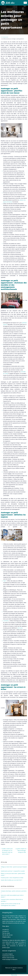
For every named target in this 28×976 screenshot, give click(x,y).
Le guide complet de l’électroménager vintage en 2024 (21, 850)
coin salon (20, 628)
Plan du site (14, 975)
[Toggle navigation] (25, 3)
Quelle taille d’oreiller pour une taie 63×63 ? (11, 880)
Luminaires (6, 620)
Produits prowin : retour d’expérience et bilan (12, 877)
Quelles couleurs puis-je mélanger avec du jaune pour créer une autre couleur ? (7, 851)
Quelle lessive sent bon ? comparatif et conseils (13, 871)
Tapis (4, 581)
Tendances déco (5, 37)
